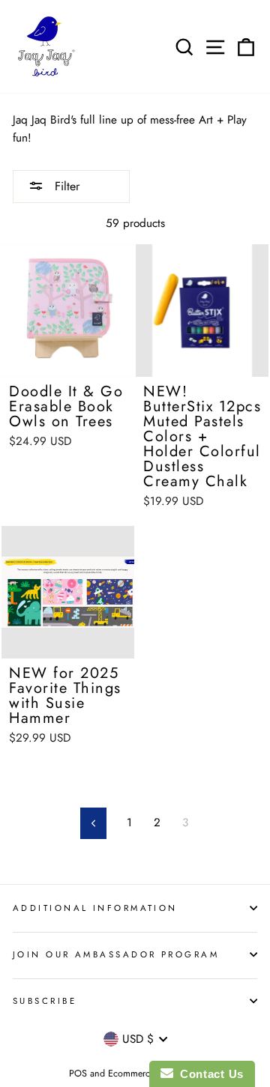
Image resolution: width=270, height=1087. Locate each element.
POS (78, 1073)
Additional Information (95, 908)
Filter (65, 186)
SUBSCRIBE (44, 1001)
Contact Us (208, 1074)
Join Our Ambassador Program (116, 954)
